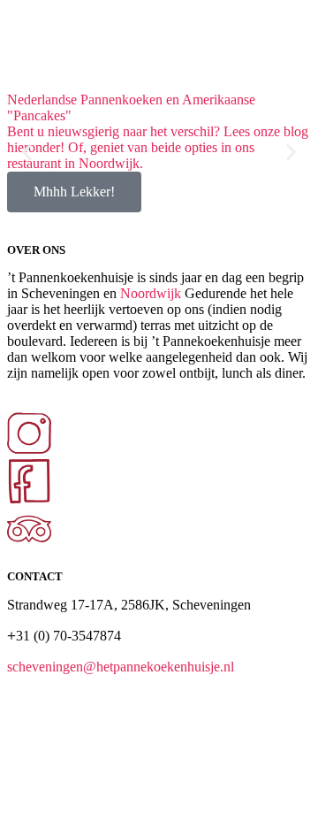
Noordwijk (150, 293)
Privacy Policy (183, 765)
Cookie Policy (253, 765)
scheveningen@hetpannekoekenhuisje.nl (120, 666)
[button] (27, 153)
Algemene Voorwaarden (89, 765)
